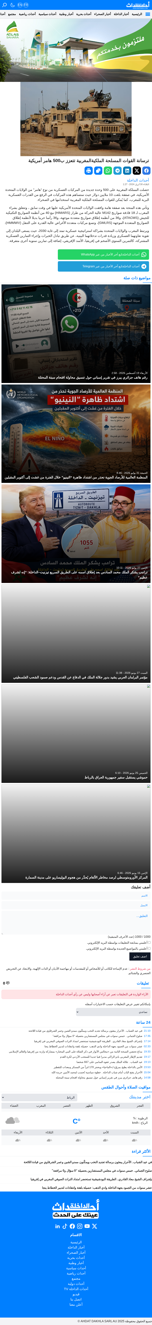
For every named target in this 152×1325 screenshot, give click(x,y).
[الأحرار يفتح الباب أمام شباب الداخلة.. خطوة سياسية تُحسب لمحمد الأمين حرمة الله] (76, 1072)
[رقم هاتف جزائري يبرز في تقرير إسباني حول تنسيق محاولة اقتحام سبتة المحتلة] (76, 333)
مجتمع (12, 14)
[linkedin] (127, 171)
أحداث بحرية (83, 14)
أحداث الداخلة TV (76, 1289)
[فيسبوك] (72, 1226)
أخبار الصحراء (102, 14)
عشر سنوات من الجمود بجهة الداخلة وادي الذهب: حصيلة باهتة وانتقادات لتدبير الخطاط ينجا (97, 1187)
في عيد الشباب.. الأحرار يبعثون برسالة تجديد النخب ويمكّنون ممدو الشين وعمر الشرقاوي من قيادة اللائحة (88, 1162)
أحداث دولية (76, 1284)
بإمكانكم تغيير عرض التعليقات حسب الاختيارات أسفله (118, 1004)
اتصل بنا (76, 1299)
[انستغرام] (80, 1226)
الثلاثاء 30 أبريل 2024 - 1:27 (136, 184)
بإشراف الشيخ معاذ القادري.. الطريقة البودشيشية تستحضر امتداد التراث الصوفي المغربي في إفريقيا (91, 1179)
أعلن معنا (76, 1304)
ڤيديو (76, 1294)
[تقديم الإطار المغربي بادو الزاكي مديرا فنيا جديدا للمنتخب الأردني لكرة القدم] (76, 1057)
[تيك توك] (65, 1226)
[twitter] (137, 171)
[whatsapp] (108, 171)
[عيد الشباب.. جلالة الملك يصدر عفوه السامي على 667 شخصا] (76, 1062)
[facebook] (146, 171)
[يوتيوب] (87, 1226)
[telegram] (117, 171)
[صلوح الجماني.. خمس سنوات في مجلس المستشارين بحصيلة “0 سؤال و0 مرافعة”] (76, 1036)
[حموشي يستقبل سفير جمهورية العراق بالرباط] (76, 733)
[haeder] (76, 50)
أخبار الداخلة (121, 14)
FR (26, 4)
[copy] (98, 171)
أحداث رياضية (27, 14)
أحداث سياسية (47, 14)
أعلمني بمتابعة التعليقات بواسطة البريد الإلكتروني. (117, 942)
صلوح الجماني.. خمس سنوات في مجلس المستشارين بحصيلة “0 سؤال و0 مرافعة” (102, 1170)
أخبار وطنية (66, 14)
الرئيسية (137, 14)
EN (20, 4)
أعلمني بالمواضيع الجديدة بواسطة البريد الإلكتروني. (116, 948)
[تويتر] (95, 1226)
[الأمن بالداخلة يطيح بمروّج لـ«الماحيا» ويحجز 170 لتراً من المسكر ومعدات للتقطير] (76, 1067)
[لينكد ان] (57, 1226)
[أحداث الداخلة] (138, 5)
